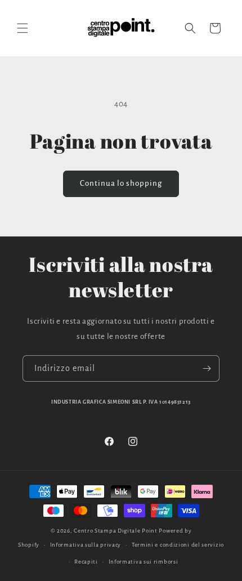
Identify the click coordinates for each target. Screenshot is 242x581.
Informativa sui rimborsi (143, 561)
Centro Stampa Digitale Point (116, 531)
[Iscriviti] (206, 368)
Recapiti (86, 561)
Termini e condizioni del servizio (178, 545)
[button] (22, 28)
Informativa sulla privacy (86, 545)
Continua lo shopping (121, 183)
